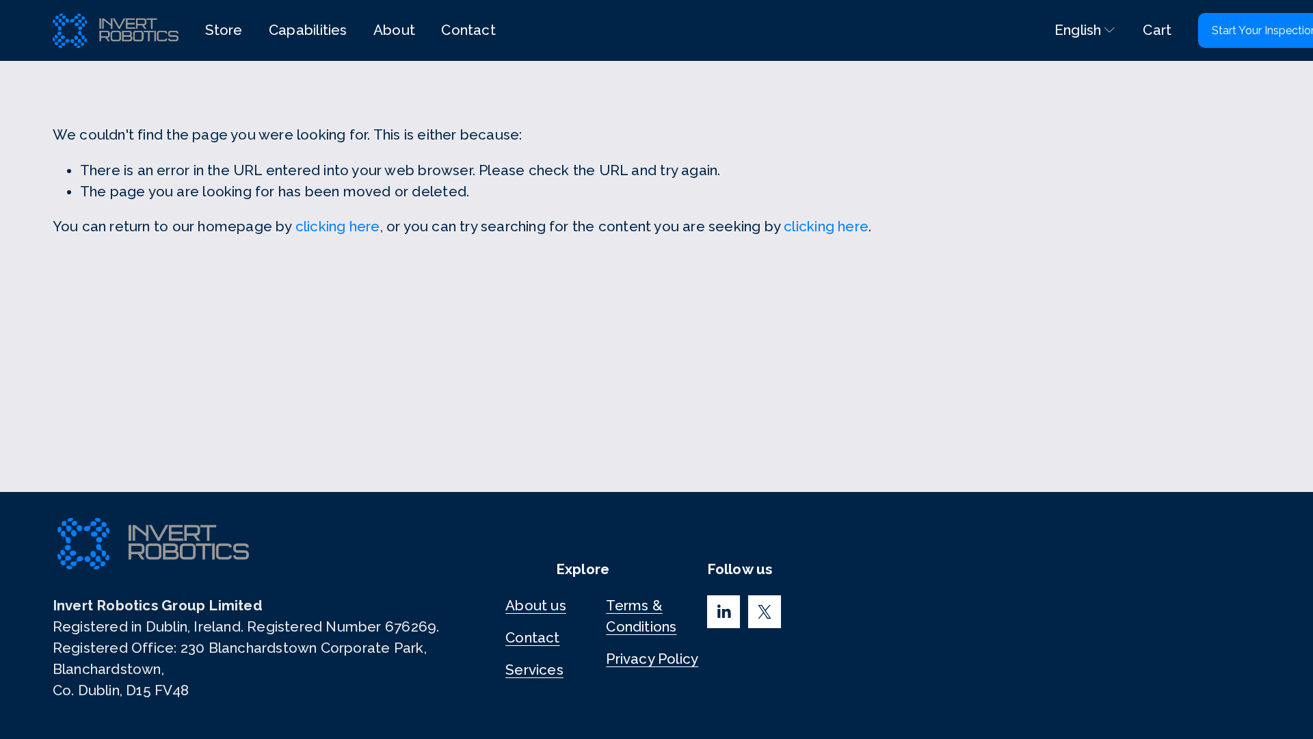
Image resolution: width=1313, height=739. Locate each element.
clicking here (337, 226)
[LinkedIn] (723, 611)
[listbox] (1076, 30)
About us (535, 605)
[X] (764, 611)
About (394, 30)
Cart (1157, 30)
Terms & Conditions (641, 616)
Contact (468, 30)
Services (534, 670)
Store (224, 30)
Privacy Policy (652, 659)
